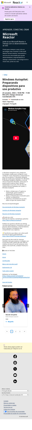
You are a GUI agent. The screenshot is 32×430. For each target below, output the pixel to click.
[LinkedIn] (15, 382)
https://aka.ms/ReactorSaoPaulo (11, 220)
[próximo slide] (27, 306)
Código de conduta (9, 409)
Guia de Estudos (7, 282)
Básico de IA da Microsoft (10, 264)
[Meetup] (15, 364)
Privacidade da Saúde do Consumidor (15, 413)
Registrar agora (9, 19)
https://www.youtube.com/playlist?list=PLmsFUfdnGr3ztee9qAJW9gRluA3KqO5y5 (16, 276)
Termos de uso (8, 407)
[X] (15, 370)
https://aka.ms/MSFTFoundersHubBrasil (14, 236)
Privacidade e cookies (10, 405)
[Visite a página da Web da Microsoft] (6, 2)
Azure (4, 257)
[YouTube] (15, 376)
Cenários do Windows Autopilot (11, 210)
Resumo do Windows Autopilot (11, 214)
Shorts (4, 254)
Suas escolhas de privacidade (16, 411)
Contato (6, 401)
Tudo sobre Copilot (8, 271)
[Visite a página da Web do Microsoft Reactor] (17, 2)
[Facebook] (15, 358)
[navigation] (7, 331)
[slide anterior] (3, 306)
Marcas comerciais (9, 403)
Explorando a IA (7, 267)
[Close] (29, 7)
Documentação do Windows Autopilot (13, 207)
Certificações (6, 261)
